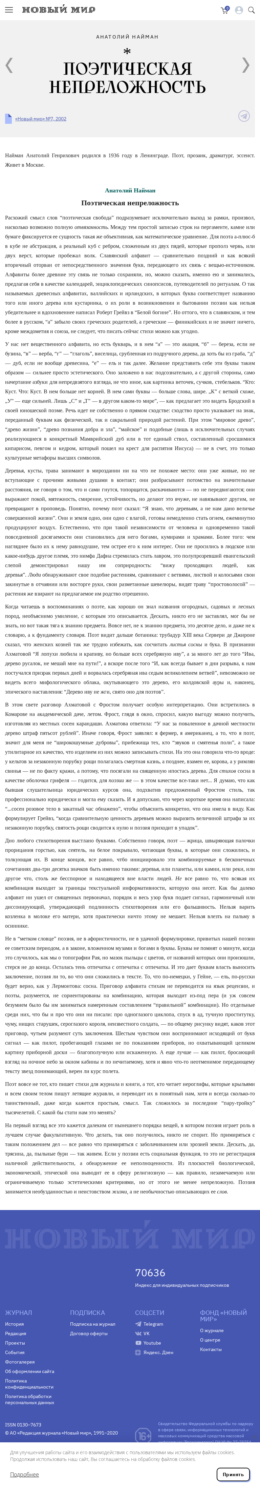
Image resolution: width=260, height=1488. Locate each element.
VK (147, 1333)
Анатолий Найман (130, 190)
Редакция (15, 1333)
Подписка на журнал (92, 1324)
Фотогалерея (20, 1362)
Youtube (152, 1343)
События (14, 1352)
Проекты (15, 1343)
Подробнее (24, 1474)
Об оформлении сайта (29, 1371)
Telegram (153, 1324)
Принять (233, 1474)
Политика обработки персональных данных (29, 1399)
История (14, 1324)
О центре (210, 1340)
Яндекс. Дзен (158, 1352)
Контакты (211, 1349)
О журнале (212, 1330)
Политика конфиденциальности (29, 1384)
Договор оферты (89, 1333)
